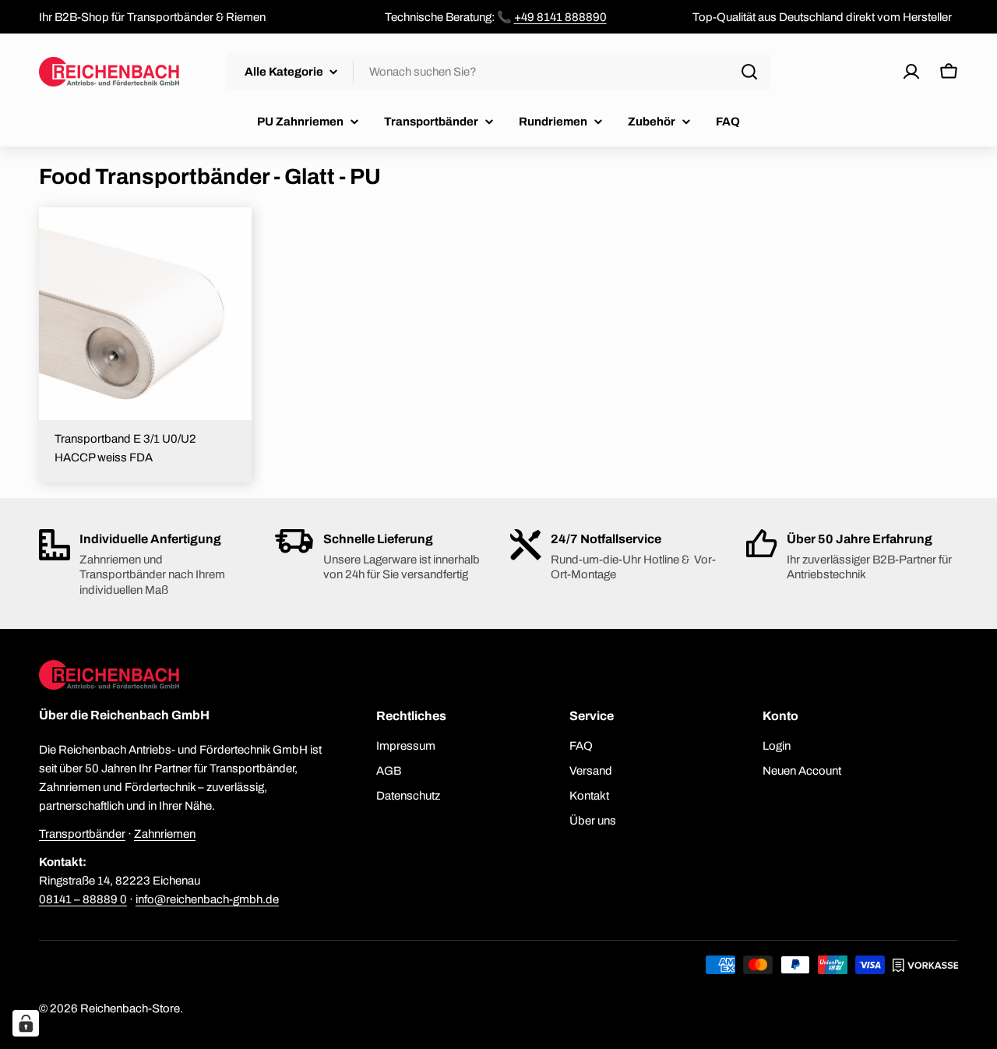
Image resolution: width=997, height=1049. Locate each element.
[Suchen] (749, 71)
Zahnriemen (165, 834)
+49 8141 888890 (560, 17)
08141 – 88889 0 (83, 899)
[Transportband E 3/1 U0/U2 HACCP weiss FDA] (145, 313)
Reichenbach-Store (130, 1008)
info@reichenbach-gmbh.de (207, 899)
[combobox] (498, 71)
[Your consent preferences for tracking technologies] (25, 1023)
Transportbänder (82, 834)
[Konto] (911, 71)
